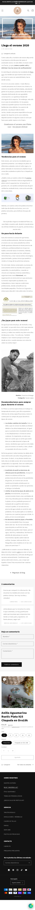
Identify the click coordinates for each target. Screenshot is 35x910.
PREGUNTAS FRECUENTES (12, 851)
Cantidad (4, 747)
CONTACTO (7, 846)
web (18, 552)
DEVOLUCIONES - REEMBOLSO (13, 817)
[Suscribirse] (29, 863)
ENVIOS (6, 825)
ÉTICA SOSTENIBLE (9, 792)
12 (16, 735)
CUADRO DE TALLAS (10, 821)
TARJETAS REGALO (9, 812)
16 (29, 735)
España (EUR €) (16, 882)
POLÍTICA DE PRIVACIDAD (12, 834)
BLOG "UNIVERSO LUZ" (11, 787)
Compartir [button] (7, 765)
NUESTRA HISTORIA (10, 783)
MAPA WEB (7, 830)
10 (4, 735)
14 (22, 735)
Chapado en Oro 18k (21, 743)
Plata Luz (19, 896)
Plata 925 (7, 743)
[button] (2, 10)
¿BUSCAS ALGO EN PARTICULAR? (14, 800)
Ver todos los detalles (24, 765)
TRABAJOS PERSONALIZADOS (13, 796)
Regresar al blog (18, 573)
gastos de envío (15, 726)
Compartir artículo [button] (9, 53)
